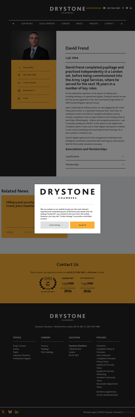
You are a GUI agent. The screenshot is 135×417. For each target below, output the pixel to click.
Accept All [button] (82, 225)
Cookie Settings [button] (54, 225)
